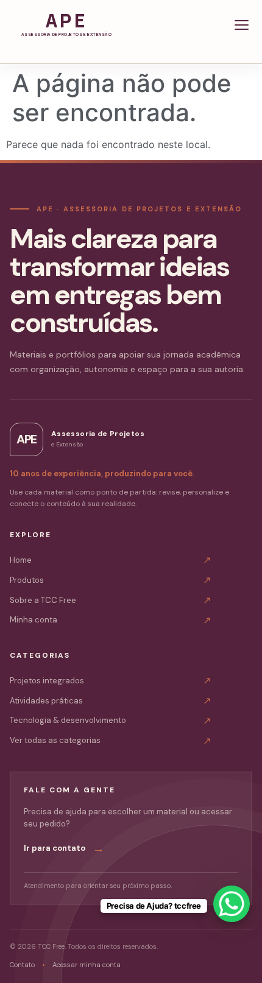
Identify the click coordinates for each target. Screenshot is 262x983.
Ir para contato (64, 848)
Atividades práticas (110, 700)
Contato (22, 964)
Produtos (110, 580)
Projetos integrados (110, 680)
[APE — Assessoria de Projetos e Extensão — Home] (66, 25)
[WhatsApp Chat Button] (231, 904)
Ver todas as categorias (110, 741)
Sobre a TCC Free (110, 600)
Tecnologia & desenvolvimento (110, 720)
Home (110, 560)
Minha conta (110, 620)
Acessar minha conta (86, 964)
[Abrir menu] (241, 25)
